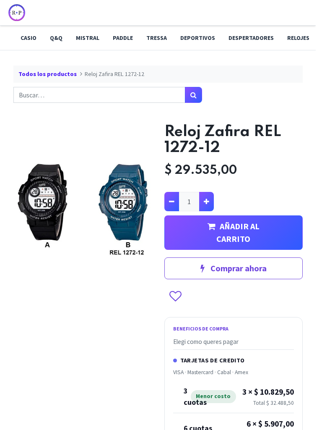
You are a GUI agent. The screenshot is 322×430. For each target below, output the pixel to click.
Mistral (87, 38)
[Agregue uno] (206, 201)
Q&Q (56, 38)
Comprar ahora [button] (238, 268)
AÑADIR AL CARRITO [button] (238, 232)
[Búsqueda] (193, 95)
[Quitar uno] (171, 201)
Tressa (156, 38)
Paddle (123, 38)
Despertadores (251, 38)
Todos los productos (47, 74)
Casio (28, 38)
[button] (175, 297)
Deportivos (197, 38)
